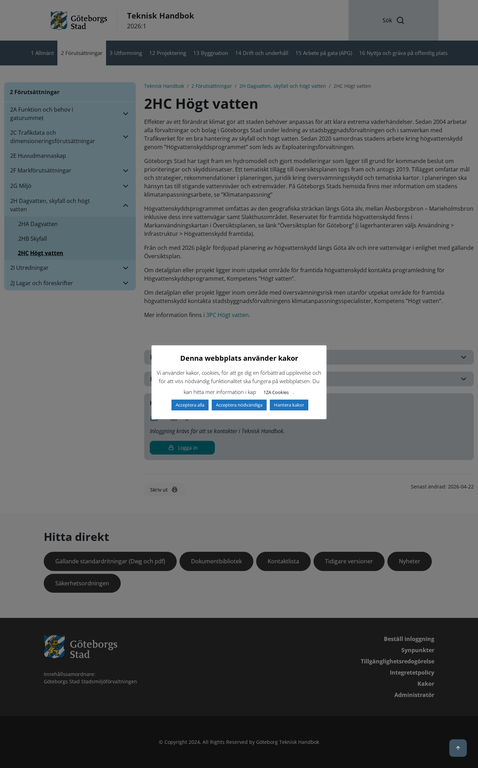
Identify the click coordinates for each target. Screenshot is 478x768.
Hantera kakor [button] (289, 405)
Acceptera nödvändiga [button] (239, 405)
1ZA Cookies (276, 392)
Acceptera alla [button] (190, 405)
